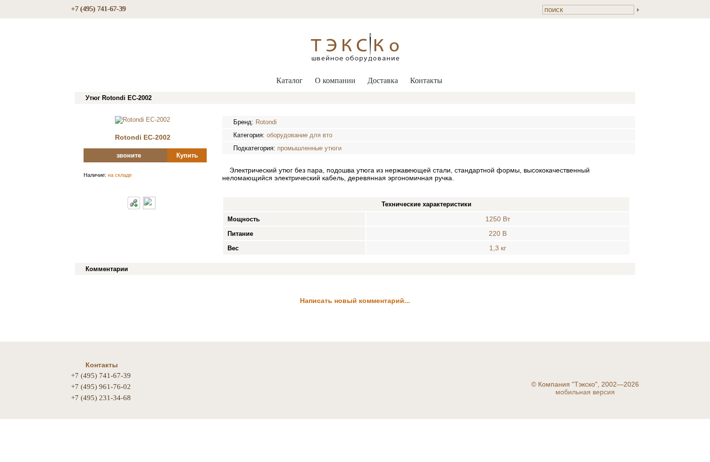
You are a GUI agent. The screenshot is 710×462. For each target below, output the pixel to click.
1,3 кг (497, 248)
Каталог (289, 80)
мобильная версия (585, 392)
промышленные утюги (309, 148)
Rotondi (266, 122)
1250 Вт (497, 219)
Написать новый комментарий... (355, 300)
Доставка (383, 80)
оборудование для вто (299, 135)
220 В (498, 233)
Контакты (426, 80)
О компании (335, 80)
